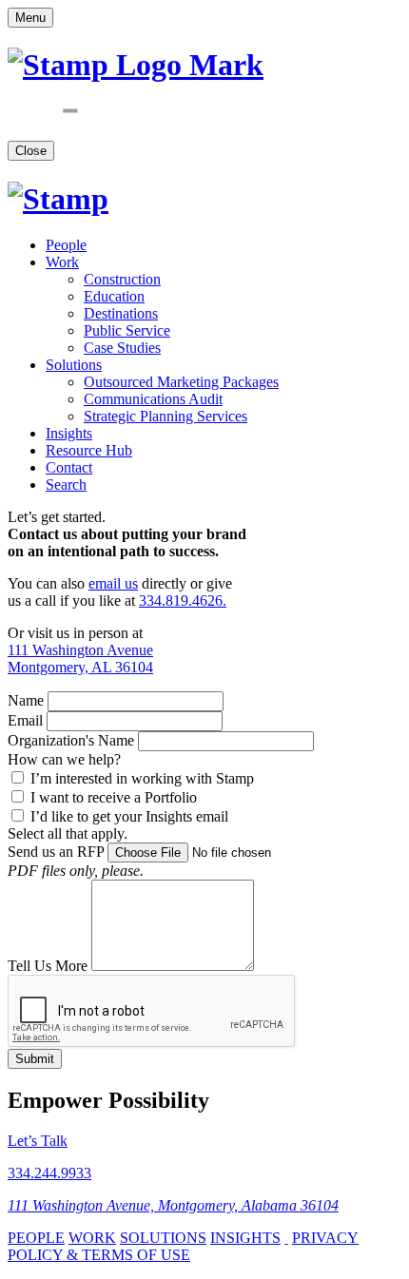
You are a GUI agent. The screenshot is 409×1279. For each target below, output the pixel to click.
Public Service (127, 330)
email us (113, 583)
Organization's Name (71, 740)
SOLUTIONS (163, 1238)
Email (25, 720)
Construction (122, 279)
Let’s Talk (38, 1141)
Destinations (121, 313)
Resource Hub (89, 450)
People (66, 245)
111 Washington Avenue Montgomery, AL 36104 (80, 658)
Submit (34, 1059)
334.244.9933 (49, 1173)
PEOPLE (36, 1238)
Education (114, 296)
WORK (92, 1238)
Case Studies (122, 347)
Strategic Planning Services (165, 416)
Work (62, 262)
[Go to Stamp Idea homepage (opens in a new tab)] (58, 199)
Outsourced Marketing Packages (181, 382)
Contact (69, 467)
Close (31, 151)
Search (66, 484)
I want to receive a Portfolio (112, 797)
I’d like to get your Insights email (127, 816)
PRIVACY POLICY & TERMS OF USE (183, 1246)
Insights (69, 433)
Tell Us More (48, 966)
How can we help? (64, 759)
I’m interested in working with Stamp (140, 778)
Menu (30, 17)
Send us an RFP (56, 851)
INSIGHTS (245, 1238)
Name (26, 700)
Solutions (74, 365)
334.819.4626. (182, 600)
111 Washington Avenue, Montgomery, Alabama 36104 (173, 1205)
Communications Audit (153, 399)
